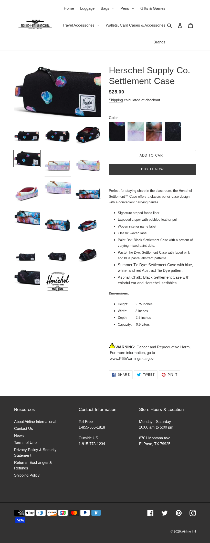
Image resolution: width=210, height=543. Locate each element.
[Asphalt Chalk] (173, 131)
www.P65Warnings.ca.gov (131, 358)
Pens (128, 8)
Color (113, 117)
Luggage (87, 8)
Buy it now (152, 169)
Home (69, 8)
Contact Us (23, 428)
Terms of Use (25, 442)
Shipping (116, 100)
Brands (159, 42)
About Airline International (35, 421)
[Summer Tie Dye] (154, 131)
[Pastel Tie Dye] (136, 131)
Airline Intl (189, 531)
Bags (109, 8)
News (19, 435)
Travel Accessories (82, 25)
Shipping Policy (27, 475)
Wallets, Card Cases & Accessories (135, 25)
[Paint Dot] (117, 131)
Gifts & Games (152, 8)
